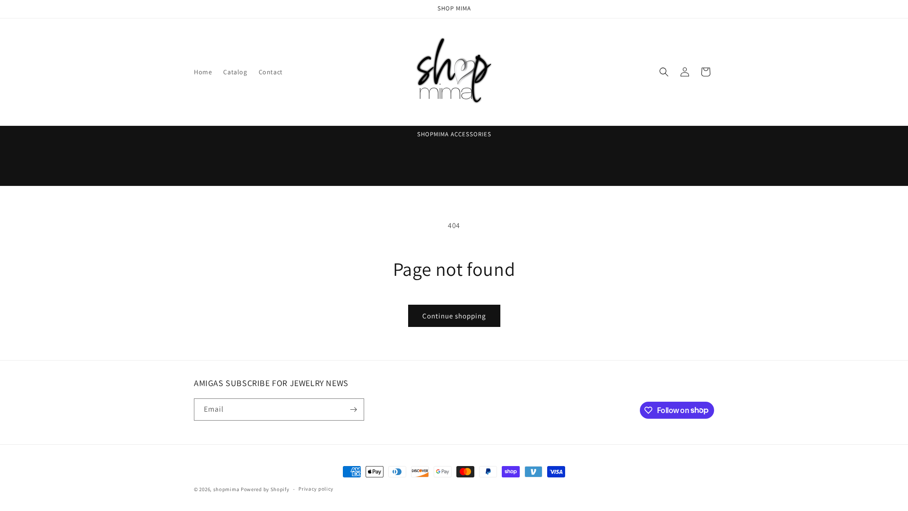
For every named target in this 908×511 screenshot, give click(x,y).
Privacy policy (315, 488)
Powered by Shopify (265, 489)
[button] (664, 72)
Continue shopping (454, 315)
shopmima (226, 489)
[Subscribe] (353, 409)
